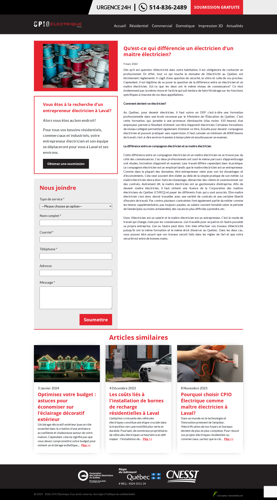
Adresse (46, 266)
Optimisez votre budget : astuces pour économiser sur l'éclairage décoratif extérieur (67, 406)
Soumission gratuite (217, 7)
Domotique (185, 25)
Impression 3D (210, 25)
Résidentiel (138, 25)
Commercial (162, 25)
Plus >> (86, 445)
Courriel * (47, 232)
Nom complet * (50, 216)
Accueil (120, 25)
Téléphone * (48, 249)
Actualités (234, 25)
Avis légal (98, 494)
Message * (47, 282)
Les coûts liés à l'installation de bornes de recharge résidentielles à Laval (136, 403)
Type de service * (52, 199)
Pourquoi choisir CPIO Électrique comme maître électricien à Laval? (206, 403)
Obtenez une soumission (66, 164)
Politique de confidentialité (120, 494)
